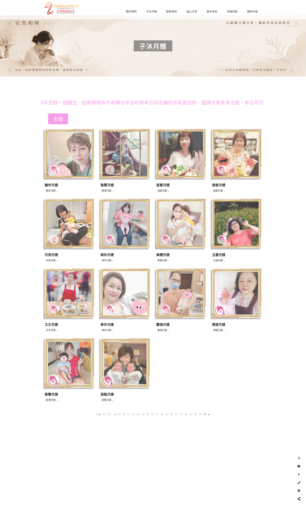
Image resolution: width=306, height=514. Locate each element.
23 (186, 414)
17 (157, 414)
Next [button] (302, 46)
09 (119, 414)
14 (143, 414)
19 (166, 414)
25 (195, 414)
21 (176, 414)
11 (128, 414)
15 (147, 414)
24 (190, 414)
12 (133, 414)
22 (181, 414)
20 (171, 414)
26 (200, 414)
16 (152, 414)
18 (162, 414)
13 (138, 414)
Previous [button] (3, 46)
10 (124, 414)
